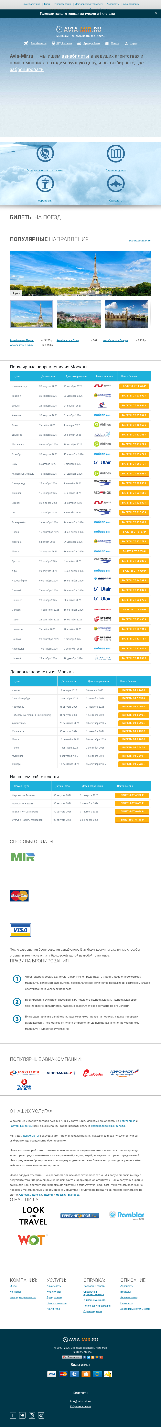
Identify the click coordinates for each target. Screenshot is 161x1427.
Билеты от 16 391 (133, 580)
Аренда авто (54, 1297)
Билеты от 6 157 (133, 532)
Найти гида (53, 1308)
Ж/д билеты (54, 1291)
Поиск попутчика (31, 4)
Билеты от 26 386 (133, 561)
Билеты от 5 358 (133, 698)
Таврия (48, 1194)
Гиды (47, 4)
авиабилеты (75, 56)
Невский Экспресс (67, 1194)
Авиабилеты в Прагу (68, 340)
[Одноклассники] (93, 1356)
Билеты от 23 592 (133, 395)
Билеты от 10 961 (133, 473)
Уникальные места (94, 1300)
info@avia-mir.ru (80, 1401)
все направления (140, 240)
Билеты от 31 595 (133, 512)
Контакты (15, 1291)
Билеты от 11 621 (133, 444)
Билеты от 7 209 (133, 551)
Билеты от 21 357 (133, 415)
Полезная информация (97, 1305)
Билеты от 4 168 (133, 690)
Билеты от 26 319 (133, 463)
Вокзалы (125, 1291)
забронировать (27, 69)
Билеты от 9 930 (133, 570)
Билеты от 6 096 (131, 811)
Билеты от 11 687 (133, 590)
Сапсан (24, 1194)
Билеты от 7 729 (133, 763)
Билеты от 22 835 (133, 483)
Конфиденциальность (23, 1297)
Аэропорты (113, 4)
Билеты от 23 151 (133, 493)
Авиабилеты (54, 1286)
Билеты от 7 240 (133, 747)
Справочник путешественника (93, 1293)
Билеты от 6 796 (133, 706)
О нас (13, 1286)
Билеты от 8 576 (133, 386)
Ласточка (36, 1194)
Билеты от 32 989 (133, 502)
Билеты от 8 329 (133, 609)
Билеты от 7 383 (133, 755)
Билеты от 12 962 (133, 425)
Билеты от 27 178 (133, 541)
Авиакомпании (131, 4)
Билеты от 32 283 (133, 434)
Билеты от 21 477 (133, 454)
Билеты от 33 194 (133, 629)
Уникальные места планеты (45, 170)
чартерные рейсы (21, 1125)
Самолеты (116, 200)
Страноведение (62, 4)
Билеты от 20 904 (133, 405)
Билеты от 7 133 (133, 731)
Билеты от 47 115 (133, 638)
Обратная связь (80, 1406)
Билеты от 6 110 (131, 819)
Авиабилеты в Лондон (115, 340)
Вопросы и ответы (94, 1286)
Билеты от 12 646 (133, 648)
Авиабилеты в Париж (22, 340)
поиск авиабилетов (67, 9)
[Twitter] (89, 1356)
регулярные (127, 1120)
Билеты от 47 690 (133, 619)
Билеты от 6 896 (133, 715)
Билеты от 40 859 (133, 658)
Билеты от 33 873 (133, 600)
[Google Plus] (101, 1356)
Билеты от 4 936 (131, 795)
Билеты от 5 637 (131, 803)
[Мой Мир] (97, 1356)
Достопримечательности (89, 4)
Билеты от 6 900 (133, 723)
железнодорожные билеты (108, 1125)
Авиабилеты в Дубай (21, 345)
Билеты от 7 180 (133, 739)
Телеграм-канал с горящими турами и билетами (77, 13)
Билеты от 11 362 (133, 522)
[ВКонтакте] (85, 1356)
